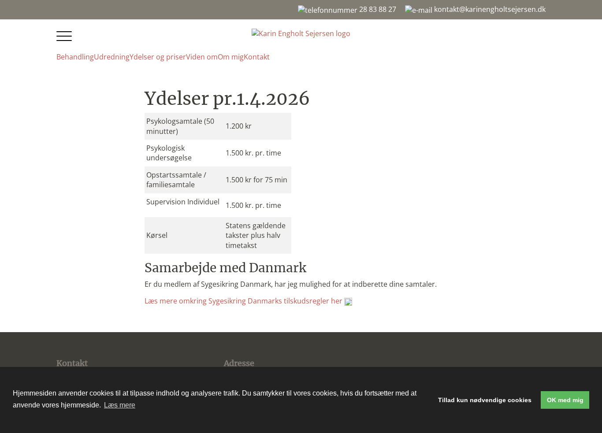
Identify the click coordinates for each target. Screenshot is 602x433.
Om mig (231, 57)
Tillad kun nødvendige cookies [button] (484, 399)
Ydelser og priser (158, 57)
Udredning (112, 57)
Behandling (75, 57)
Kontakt (257, 57)
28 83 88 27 (376, 9)
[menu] (65, 36)
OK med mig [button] (565, 399)
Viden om (202, 57)
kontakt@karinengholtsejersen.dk (489, 9)
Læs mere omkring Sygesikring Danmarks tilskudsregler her (244, 301)
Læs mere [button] (119, 405)
